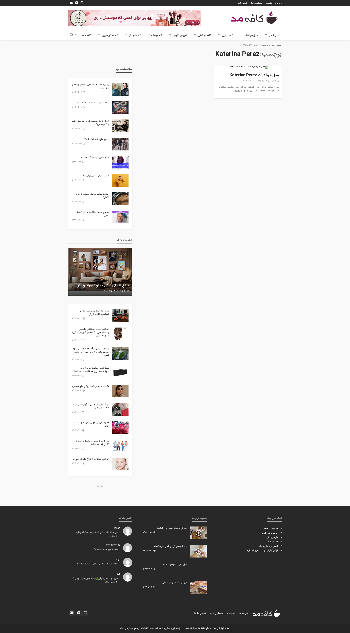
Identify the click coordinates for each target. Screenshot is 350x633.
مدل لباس (274, 35)
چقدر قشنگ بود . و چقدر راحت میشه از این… (95, 564)
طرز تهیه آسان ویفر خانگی (174, 582)
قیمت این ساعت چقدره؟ (106, 549)
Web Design (271, 529)
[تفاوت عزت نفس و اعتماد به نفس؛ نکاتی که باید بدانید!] (120, 445)
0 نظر (274, 81)
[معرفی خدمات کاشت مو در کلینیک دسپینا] (120, 217)
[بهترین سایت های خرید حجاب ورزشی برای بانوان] (120, 89)
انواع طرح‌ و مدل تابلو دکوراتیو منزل (102, 285)
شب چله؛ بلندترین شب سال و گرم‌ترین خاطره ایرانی (94, 312)
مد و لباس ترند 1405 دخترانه (95, 157)
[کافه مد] (254, 17)
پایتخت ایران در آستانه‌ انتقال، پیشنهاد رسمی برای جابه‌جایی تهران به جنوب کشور (90, 352)
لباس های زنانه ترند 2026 (96, 139)
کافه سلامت (85, 35)
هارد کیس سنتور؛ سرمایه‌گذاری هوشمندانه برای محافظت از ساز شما (91, 369)
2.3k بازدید (247, 81)
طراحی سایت (271, 537)
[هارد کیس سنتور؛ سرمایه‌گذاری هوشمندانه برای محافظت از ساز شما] (120, 372)
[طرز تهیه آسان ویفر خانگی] (198, 587)
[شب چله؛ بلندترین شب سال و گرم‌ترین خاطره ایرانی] (120, 315)
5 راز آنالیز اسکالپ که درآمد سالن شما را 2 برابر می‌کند (90, 122)
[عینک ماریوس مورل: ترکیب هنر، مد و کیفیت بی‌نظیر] (120, 409)
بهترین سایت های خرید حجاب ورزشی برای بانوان (90, 86)
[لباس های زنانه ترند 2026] (120, 144)
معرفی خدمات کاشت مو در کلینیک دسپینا (92, 214)
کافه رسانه (156, 35)
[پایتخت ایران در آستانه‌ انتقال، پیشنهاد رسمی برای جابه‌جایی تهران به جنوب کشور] (120, 353)
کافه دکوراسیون (110, 35)
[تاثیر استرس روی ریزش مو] (120, 180)
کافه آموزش (134, 35)
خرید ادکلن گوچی (269, 533)
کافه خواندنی (204, 35)
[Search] (71, 35)
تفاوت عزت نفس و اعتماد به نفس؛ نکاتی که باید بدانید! (92, 442)
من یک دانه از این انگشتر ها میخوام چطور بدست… (97, 534)
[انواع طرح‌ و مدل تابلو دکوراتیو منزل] (100, 272)
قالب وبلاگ (272, 542)
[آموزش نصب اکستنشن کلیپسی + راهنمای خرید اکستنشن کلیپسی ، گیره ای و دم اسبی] (120, 334)
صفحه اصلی (276, 45)
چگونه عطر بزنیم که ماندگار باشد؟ (93, 102)
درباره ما (278, 3)
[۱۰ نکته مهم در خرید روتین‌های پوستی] (120, 391)
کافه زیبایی (227, 35)
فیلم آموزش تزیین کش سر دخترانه (170, 546)
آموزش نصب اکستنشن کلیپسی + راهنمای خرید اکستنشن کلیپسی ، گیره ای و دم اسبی (90, 333)
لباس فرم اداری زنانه (268, 546)
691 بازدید (108, 291)
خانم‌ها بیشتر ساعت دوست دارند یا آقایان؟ (92, 195)
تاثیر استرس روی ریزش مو (96, 175)
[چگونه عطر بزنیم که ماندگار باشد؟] (120, 107)
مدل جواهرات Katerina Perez (254, 75)
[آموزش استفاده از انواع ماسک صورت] (120, 464)
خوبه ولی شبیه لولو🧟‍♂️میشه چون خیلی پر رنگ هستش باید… (95, 580)
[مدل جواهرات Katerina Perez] (248, 67)
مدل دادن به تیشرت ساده (175, 564)
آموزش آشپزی (179, 35)
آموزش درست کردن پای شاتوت (172, 528)
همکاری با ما (256, 3)
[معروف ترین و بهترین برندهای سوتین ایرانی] (120, 427)
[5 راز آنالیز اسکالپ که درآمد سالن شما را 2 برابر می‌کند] (120, 125)
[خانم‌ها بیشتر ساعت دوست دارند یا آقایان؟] (120, 198)
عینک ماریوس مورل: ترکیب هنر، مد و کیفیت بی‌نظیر (91, 406)
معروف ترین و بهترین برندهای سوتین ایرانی (91, 424)
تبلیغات (269, 3)
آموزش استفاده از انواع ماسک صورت (91, 459)
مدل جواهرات (251, 35)
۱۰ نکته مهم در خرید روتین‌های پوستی (90, 386)
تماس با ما (242, 3)
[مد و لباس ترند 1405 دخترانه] (120, 162)
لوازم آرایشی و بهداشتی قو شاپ (262, 551)
